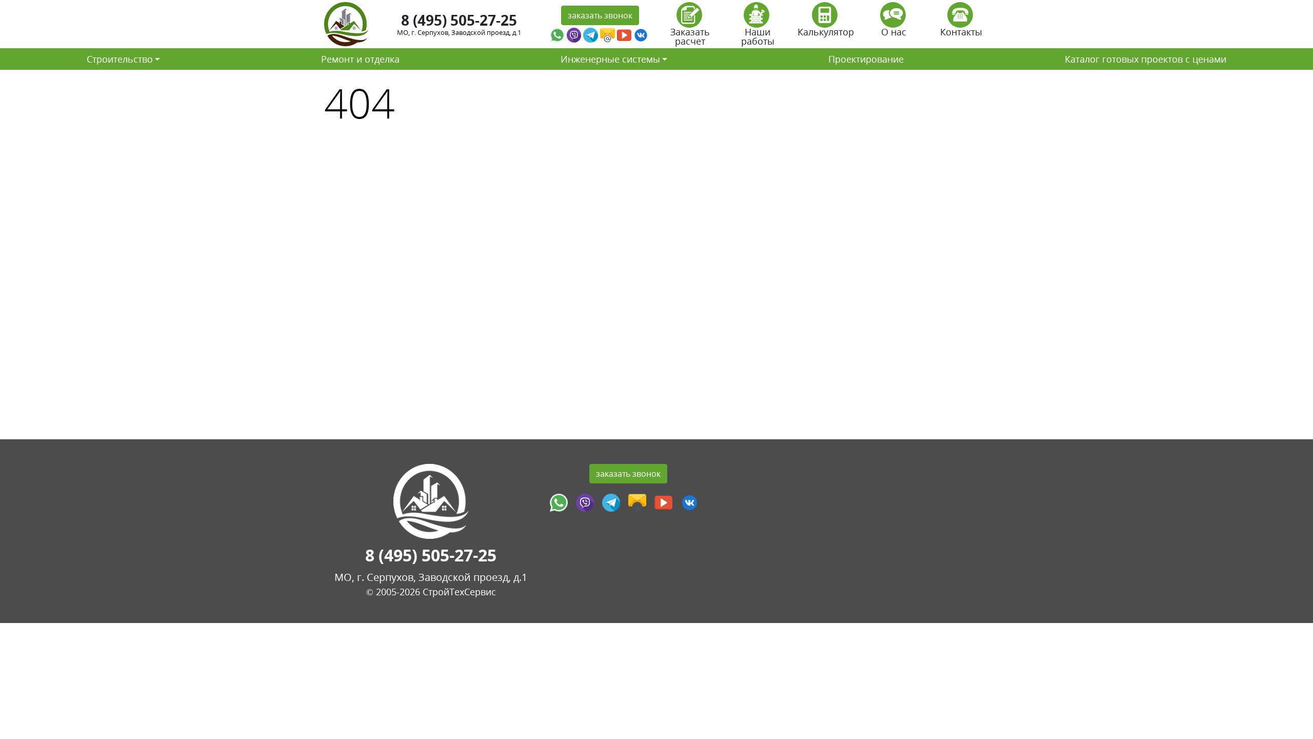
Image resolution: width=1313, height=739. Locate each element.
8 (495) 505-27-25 (459, 20)
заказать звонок (600, 15)
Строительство (120, 59)
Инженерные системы (610, 59)
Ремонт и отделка (360, 59)
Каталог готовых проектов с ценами (1145, 59)
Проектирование (866, 59)
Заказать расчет (690, 36)
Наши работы (757, 36)
